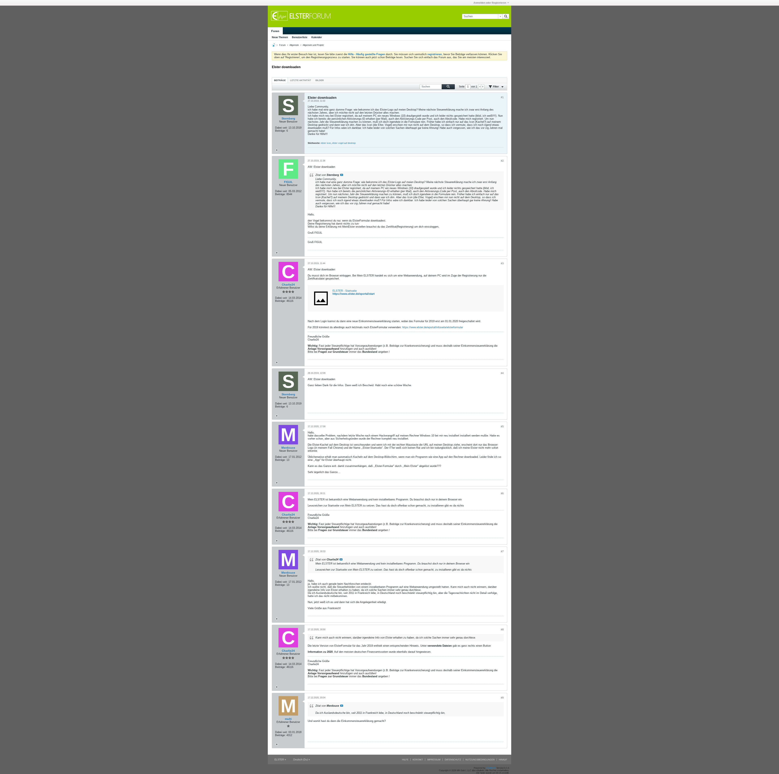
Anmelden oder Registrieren (489, 2)
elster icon (326, 143)
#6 (502, 493)
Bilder (319, 80)
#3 (502, 263)
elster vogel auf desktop (344, 143)
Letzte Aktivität (300, 80)
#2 (502, 160)
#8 (502, 629)
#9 (502, 697)
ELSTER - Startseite (344, 290)
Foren (275, 31)
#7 (502, 551)
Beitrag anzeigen (341, 175)
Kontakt (418, 759)
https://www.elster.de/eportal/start (353, 293)
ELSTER (279, 759)
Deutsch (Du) (301, 759)
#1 (502, 97)
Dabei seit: (281, 127)
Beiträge (280, 80)
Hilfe (405, 759)
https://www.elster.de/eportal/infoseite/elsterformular (432, 327)
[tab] (280, 80)
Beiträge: (280, 130)
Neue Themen (280, 37)
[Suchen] (505, 16)
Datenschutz (453, 759)
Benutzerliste (299, 37)
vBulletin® (491, 768)
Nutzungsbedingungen (480, 759)
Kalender (316, 37)
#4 (502, 373)
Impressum (433, 759)
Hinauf (503, 759)
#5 (502, 426)
